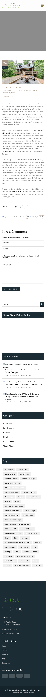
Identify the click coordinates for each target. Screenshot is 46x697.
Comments (8, 96)
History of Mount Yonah (13, 533)
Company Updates (11, 492)
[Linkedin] (26, 207)
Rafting (7, 552)
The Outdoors (10, 561)
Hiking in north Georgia (13, 520)
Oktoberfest (24, 547)
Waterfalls (37, 565)
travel (35, 561)
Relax (17, 552)
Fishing (7, 501)
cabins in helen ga (28, 478)
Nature (37, 542)
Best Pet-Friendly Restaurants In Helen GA (23, 384)
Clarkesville (38, 160)
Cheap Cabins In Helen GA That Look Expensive (21, 397)
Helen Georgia (30, 511)
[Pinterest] (21, 207)
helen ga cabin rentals (12, 511)
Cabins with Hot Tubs (12, 483)
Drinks (20, 497)
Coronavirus (9, 497)
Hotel (7, 538)
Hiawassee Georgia (12, 515)
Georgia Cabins (15, 191)
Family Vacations (24, 91)
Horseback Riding (32, 533)
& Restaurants (22, 469)
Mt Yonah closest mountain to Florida (17, 542)
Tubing (7, 565)
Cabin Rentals (9, 91)
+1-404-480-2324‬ (10, 629)
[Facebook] (11, 207)
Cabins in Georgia (11, 478)
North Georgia (10, 547)
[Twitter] (16, 207)
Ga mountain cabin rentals (14, 506)
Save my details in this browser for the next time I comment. (20, 257)
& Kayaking (9, 469)
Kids (13, 93)
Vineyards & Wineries (22, 565)
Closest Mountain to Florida (14, 488)
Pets (34, 547)
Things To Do (24, 561)
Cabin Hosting (10, 474)
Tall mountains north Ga (25, 556)
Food (17, 501)
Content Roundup (29, 492)
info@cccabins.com (11, 634)
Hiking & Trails (28, 515)
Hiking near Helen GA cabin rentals (17, 524)
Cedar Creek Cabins (12, 87)
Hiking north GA (10, 529)
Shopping (8, 556)
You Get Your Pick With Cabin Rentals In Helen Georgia (22, 371)
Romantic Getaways (30, 552)
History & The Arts (27, 529)
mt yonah (25, 538)
